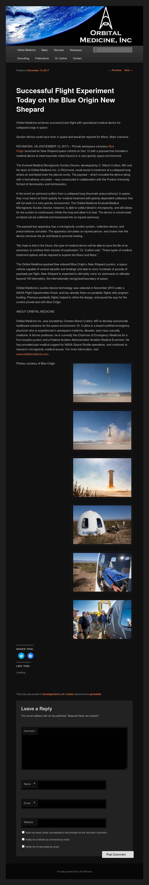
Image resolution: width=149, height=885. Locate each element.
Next (129, 70)
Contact (77, 58)
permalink (95, 694)
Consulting (23, 58)
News (45, 50)
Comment (29, 731)
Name (29, 784)
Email (29, 803)
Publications (42, 58)
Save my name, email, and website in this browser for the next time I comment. (66, 832)
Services (59, 50)
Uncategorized (50, 694)
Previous (115, 70)
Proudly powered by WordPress (74, 871)
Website (28, 822)
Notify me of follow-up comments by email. (48, 839)
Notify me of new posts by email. (42, 846)
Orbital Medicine (26, 50)
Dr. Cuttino (61, 58)
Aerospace (76, 50)
